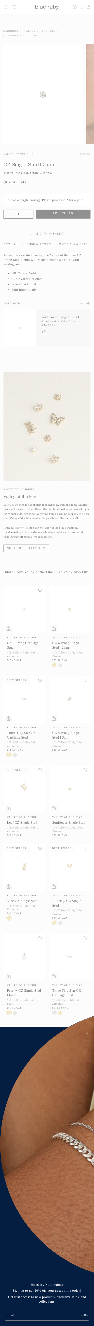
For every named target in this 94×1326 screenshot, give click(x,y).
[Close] (87, 1033)
